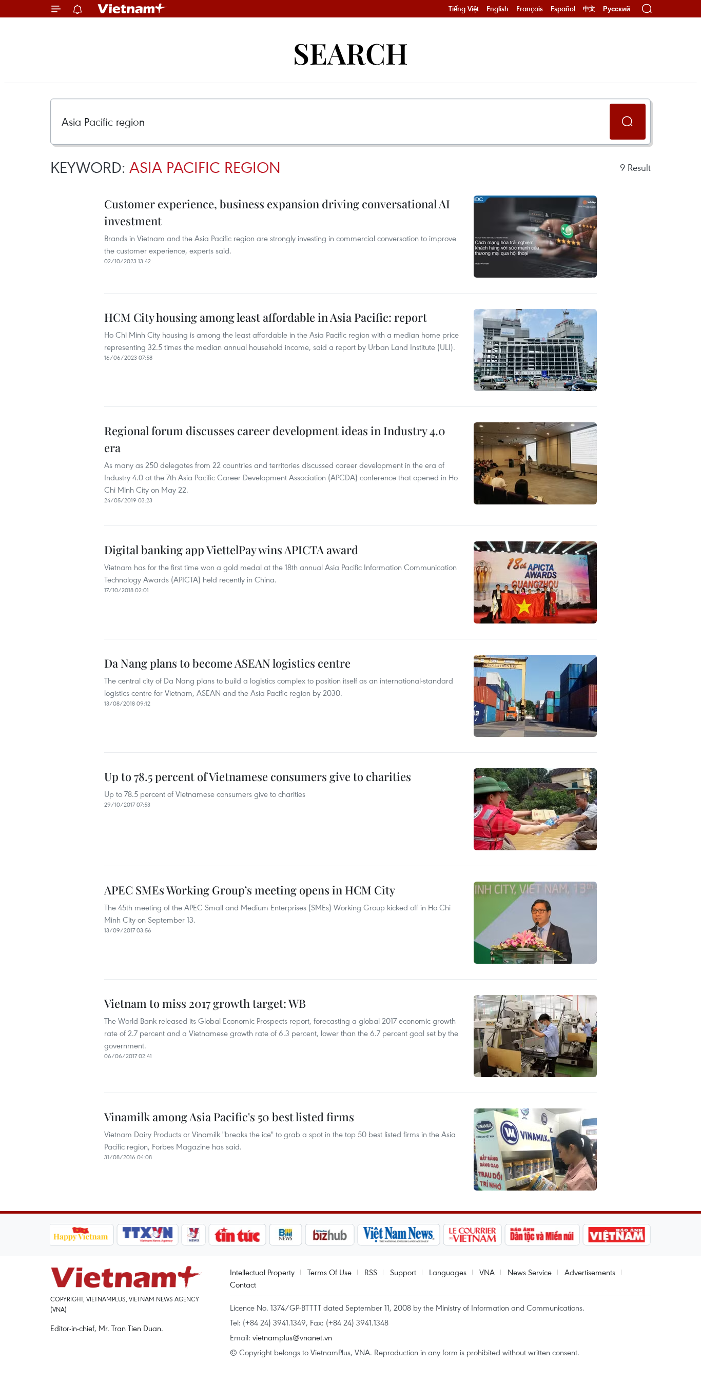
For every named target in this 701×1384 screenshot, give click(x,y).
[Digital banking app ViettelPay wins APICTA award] (535, 582)
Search (350, 52)
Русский (616, 9)
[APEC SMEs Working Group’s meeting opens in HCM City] (535, 923)
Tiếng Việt (464, 8)
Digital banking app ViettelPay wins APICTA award (231, 549)
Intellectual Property (262, 1272)
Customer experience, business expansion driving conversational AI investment (277, 212)
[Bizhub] (330, 1234)
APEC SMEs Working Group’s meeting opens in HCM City (249, 890)
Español (563, 8)
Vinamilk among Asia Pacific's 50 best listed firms (229, 1116)
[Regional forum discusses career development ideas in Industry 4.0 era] (535, 463)
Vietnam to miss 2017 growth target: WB (205, 1003)
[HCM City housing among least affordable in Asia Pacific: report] (535, 350)
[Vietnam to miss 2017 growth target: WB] (535, 1036)
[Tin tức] (237, 1234)
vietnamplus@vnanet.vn (292, 1337)
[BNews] (285, 1234)
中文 (589, 8)
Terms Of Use (329, 1272)
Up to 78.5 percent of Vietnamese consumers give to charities (257, 776)
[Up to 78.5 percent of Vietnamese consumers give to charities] (535, 809)
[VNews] (193, 1234)
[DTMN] (542, 1234)
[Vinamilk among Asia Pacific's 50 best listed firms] (535, 1149)
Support (403, 1272)
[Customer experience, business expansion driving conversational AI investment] (535, 237)
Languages (447, 1272)
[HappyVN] (81, 1234)
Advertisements (589, 1272)
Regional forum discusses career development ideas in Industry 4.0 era (274, 439)
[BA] (617, 1234)
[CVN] (472, 1234)
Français (529, 8)
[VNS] (399, 1234)
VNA (487, 1272)
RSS (370, 1272)
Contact (243, 1284)
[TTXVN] (147, 1234)
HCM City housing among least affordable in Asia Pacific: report (265, 317)
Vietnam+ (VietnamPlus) (131, 8)
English (497, 8)
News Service (530, 1272)
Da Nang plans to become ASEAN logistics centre (227, 663)
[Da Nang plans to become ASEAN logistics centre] (535, 696)
